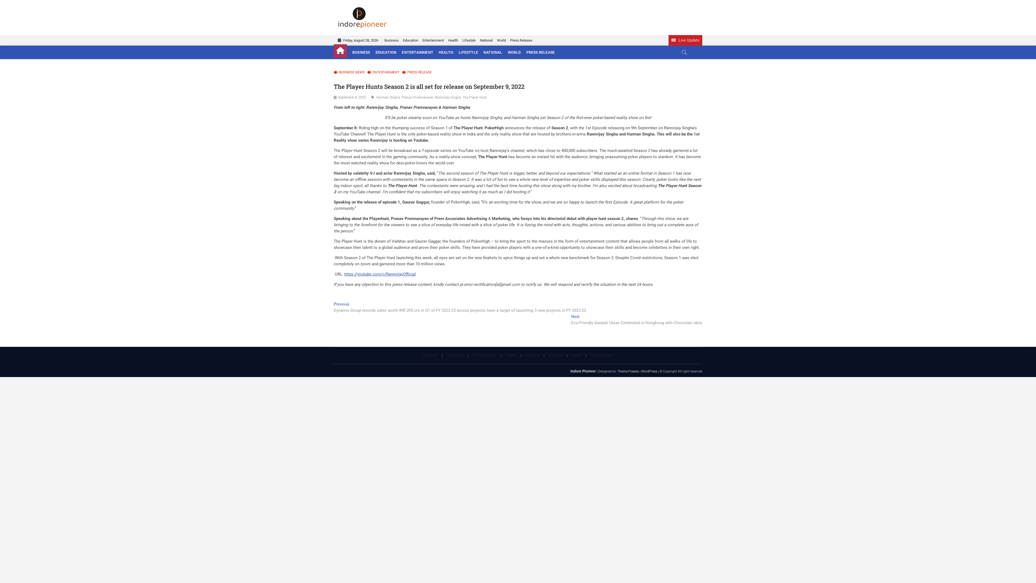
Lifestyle (469, 40)
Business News (352, 72)
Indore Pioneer (583, 371)
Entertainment (433, 40)
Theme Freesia (628, 371)
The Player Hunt (475, 97)
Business (391, 40)
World (501, 40)
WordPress (649, 371)
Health (453, 40)
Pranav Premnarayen (418, 97)
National (486, 40)
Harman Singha (388, 97)
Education (410, 40)
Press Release (521, 40)
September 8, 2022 (352, 97)
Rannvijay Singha (448, 97)
